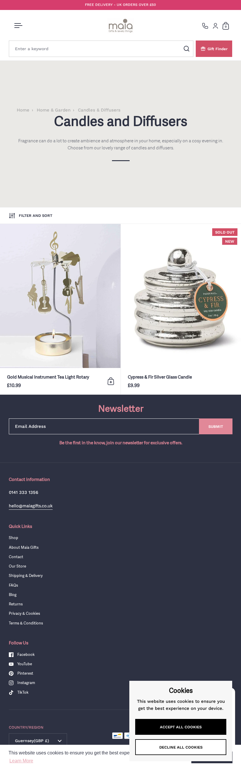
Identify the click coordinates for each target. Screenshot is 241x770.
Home (23, 110)
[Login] (215, 25)
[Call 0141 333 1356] (205, 25)
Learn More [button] (21, 760)
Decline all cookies (180, 747)
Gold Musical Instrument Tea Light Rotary (60, 309)
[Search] (186, 48)
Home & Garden (54, 110)
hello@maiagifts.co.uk (31, 505)
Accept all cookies (181, 727)
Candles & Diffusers (99, 110)
